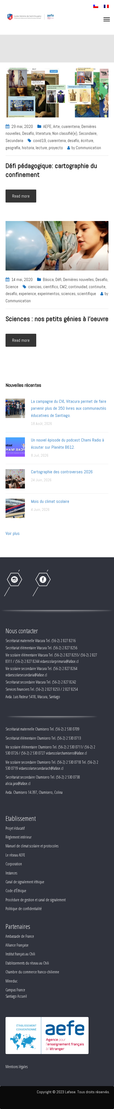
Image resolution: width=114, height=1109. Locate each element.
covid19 (39, 140)
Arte (56, 126)
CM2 (63, 286)
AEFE (47, 126)
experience (27, 293)
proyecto (56, 147)
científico (50, 286)
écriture (87, 140)
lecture (41, 147)
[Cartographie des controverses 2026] (15, 478)
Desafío (28, 133)
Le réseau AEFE (15, 855)
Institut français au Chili (20, 953)
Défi (58, 279)
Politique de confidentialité (24, 908)
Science (12, 286)
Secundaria (14, 140)
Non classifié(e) (64, 133)
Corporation (14, 863)
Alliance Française (17, 945)
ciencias (35, 286)
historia (28, 147)
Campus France (15, 989)
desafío (73, 140)
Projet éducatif (15, 828)
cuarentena (70, 126)
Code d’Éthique (16, 890)
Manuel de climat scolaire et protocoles (32, 845)
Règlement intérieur (19, 837)
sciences (68, 293)
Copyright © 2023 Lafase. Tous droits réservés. (73, 1091)
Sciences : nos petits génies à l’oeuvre (57, 318)
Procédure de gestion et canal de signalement (36, 899)
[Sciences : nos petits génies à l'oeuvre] (57, 245)
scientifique (86, 293)
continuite (97, 286)
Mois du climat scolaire (50, 501)
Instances (11, 873)
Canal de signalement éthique (25, 881)
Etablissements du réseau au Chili (27, 963)
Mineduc (11, 981)
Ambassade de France (20, 936)
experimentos (48, 293)
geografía (13, 147)
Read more (21, 196)
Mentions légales (17, 1066)
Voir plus (13, 533)
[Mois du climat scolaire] (15, 508)
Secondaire (88, 133)
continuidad (77, 286)
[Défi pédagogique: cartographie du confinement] (57, 92)
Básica (48, 279)
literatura (43, 133)
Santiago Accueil (16, 996)
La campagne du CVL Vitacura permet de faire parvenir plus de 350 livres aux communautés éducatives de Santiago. (68, 408)
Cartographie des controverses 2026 (62, 472)
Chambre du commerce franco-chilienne (32, 971)
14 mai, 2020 (22, 279)
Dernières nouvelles (78, 279)
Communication (88, 147)
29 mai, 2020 (22, 126)
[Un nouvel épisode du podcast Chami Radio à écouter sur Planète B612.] (15, 447)
